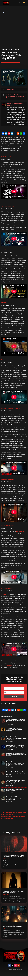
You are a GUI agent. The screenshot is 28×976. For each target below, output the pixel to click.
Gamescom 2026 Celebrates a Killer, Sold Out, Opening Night (15, 746)
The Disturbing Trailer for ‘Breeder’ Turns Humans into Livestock (14, 729)
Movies (8, 96)
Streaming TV (20, 96)
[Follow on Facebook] (9, 965)
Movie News (9, 95)
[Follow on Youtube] (18, 965)
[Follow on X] (12, 965)
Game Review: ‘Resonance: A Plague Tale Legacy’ (15, 790)
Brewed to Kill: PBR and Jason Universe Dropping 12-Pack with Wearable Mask (15, 798)
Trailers (8, 98)
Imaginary (4, 302)
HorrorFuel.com (7, 665)
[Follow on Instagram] (15, 965)
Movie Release (18, 95)
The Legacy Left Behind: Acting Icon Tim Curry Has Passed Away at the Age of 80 (16, 782)
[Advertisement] (14, 33)
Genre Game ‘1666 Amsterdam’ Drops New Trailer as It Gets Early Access (16, 754)
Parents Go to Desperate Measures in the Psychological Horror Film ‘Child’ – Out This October (15, 763)
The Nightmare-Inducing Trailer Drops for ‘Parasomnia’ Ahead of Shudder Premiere (15, 721)
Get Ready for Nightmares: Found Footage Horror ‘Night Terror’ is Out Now (16, 773)
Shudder (13, 96)
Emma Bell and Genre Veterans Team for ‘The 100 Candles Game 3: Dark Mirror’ (16, 738)
